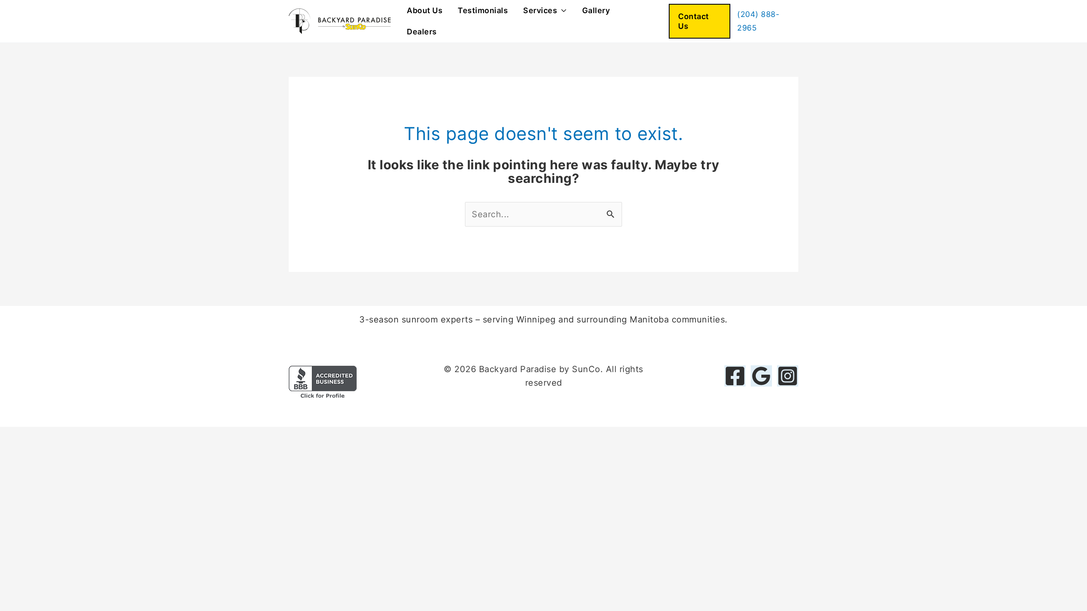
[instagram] (787, 376)
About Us (424, 10)
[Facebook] (735, 376)
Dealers (422, 31)
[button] (699, 21)
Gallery (596, 10)
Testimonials (483, 10)
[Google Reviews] (761, 376)
